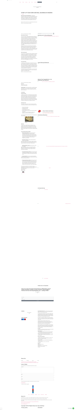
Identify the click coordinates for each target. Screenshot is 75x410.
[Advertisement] (29, 179)
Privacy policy (24, 407)
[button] (56, 2)
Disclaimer (36, 394)
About (29, 394)
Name (22, 374)
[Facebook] (22, 319)
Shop (38, 394)
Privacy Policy (42, 394)
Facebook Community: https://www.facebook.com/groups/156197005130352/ (29, 401)
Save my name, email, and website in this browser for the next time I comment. (30, 381)
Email (22, 376)
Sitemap (46, 394)
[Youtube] (25, 319)
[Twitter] (23, 319)
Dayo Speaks (32, 394)
